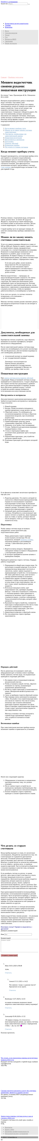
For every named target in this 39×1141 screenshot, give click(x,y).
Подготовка (9, 141)
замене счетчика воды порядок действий (18, 378)
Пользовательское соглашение (16, 1134)
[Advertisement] (19, 60)
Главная (3, 77)
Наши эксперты (11, 43)
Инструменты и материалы (14, 140)
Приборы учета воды (15, 77)
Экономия (9, 41)
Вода (7, 31)
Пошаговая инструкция (13, 138)
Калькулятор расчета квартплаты (16, 23)
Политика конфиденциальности (17, 1132)
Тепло (7, 35)
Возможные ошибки (12, 145)
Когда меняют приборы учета (15, 128)
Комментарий (6, 938)
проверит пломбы (26, 540)
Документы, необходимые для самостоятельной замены (15, 135)
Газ (6, 37)
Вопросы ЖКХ (10, 39)
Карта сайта (9, 1129)
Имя (2, 934)
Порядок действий (11, 143)
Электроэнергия (11, 33)
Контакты (8, 1127)
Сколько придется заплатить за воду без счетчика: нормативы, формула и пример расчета (18, 1091)
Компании (8, 27)
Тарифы (8, 25)
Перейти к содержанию (9, 2)
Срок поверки (6, 167)
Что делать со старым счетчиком (16, 147)
